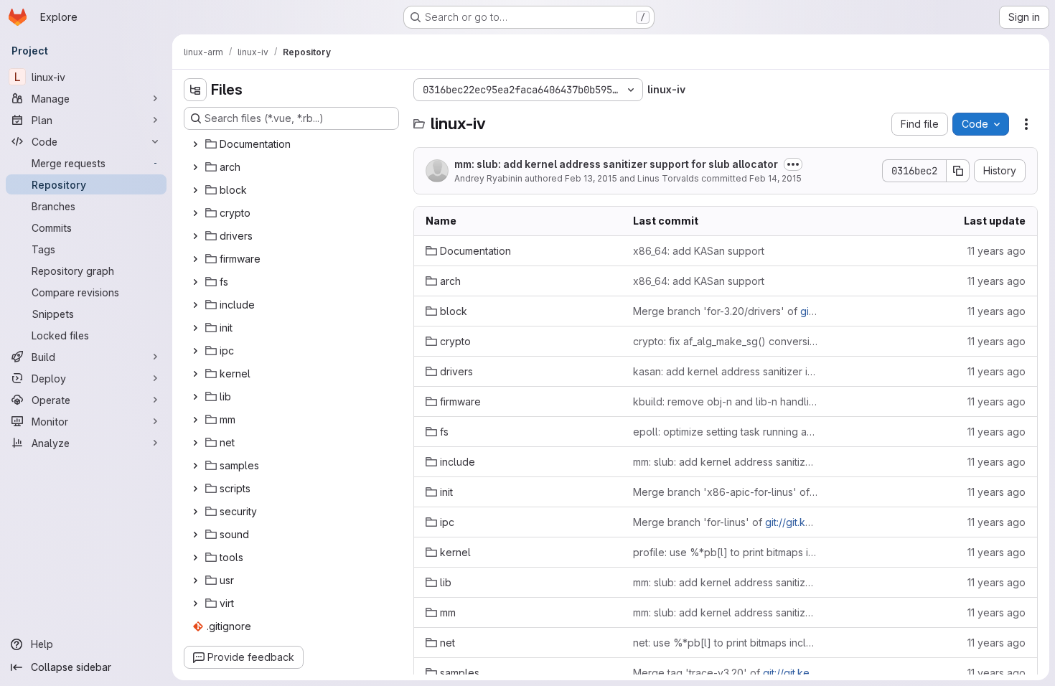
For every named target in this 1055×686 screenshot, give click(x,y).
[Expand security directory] (195, 511)
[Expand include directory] (195, 305)
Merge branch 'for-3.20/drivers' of (725, 311)
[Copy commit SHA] (958, 170)
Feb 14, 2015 (775, 178)
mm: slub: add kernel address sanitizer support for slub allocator (616, 164)
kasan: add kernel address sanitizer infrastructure (725, 371)
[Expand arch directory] (195, 167)
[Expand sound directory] (195, 534)
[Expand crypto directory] (195, 213)
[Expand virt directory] (195, 603)
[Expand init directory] (195, 328)
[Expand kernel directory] (195, 373)
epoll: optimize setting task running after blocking (725, 432)
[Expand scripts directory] (195, 488)
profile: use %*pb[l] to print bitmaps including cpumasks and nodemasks (725, 552)
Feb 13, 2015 (591, 178)
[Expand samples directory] (195, 465)
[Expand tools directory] (195, 557)
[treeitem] (293, 144)
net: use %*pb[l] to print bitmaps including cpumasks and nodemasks (725, 642)
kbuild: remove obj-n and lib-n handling (725, 401)
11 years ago (996, 251)
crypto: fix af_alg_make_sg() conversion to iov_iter (725, 341)
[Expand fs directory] (195, 282)
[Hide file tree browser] (195, 89)
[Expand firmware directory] (195, 259)
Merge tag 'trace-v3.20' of (725, 673)
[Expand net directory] (195, 442)
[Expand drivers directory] (195, 236)
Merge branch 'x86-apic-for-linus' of (725, 492)
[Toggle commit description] (793, 164)
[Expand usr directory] (195, 580)
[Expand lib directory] (195, 396)
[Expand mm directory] (195, 419)
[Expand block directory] (195, 190)
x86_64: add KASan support (698, 251)
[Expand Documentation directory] (195, 144)
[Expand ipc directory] (195, 351)
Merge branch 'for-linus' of (725, 522)
